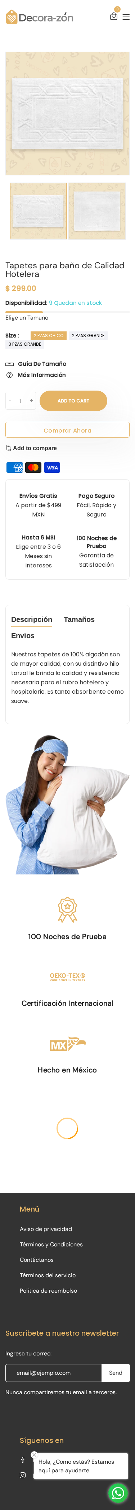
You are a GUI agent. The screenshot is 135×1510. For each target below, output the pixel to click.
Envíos (23, 636)
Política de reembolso (48, 1290)
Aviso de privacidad (46, 1229)
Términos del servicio (48, 1275)
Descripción (31, 619)
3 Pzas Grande (25, 344)
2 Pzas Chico (48, 335)
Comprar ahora (68, 430)
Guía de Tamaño (41, 364)
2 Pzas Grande (88, 335)
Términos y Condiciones (51, 1244)
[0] (113, 17)
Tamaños (79, 619)
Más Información (41, 375)
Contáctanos (37, 1260)
